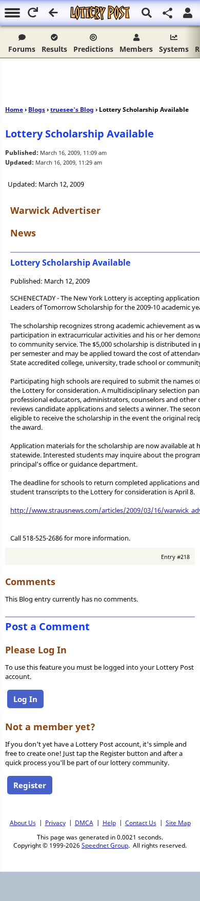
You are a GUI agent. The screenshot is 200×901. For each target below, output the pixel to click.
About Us (23, 822)
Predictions (93, 49)
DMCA (84, 822)
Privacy (55, 822)
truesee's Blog (72, 109)
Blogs (36, 109)
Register (29, 785)
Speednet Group (105, 845)
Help (109, 822)
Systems (174, 49)
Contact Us (140, 822)
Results (54, 49)
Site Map (178, 822)
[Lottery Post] (100, 13)
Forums (21, 49)
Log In (25, 699)
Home (14, 109)
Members (136, 49)
